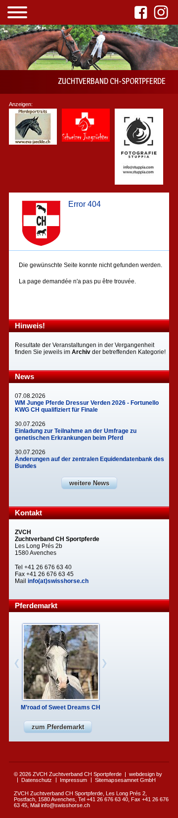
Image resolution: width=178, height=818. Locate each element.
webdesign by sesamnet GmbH (138, 777)
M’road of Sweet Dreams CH (60, 707)
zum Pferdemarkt (58, 727)
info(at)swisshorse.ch (58, 581)
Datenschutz (36, 780)
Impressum (73, 780)
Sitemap (104, 780)
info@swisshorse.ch (65, 805)
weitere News (89, 483)
